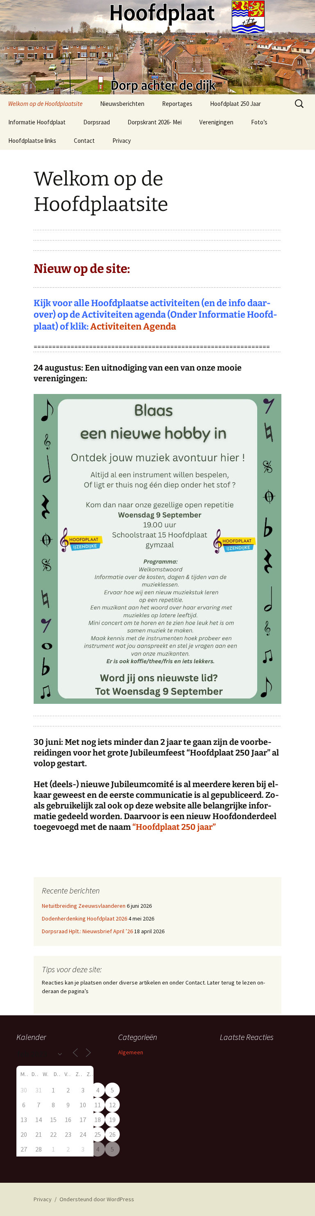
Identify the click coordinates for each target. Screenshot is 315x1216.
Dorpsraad (96, 122)
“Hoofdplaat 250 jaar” (174, 827)
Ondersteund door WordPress (96, 1199)
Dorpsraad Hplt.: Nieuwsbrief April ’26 (87, 931)
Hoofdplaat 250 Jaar (235, 104)
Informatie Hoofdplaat (37, 122)
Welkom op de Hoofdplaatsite (45, 104)
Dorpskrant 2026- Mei (155, 122)
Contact (84, 140)
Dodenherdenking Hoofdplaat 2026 (84, 918)
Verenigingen (216, 122)
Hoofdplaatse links (32, 140)
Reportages (177, 104)
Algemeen (130, 1052)
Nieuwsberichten (122, 104)
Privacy (121, 140)
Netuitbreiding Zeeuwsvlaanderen (84, 905)
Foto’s (259, 122)
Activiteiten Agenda (133, 326)
